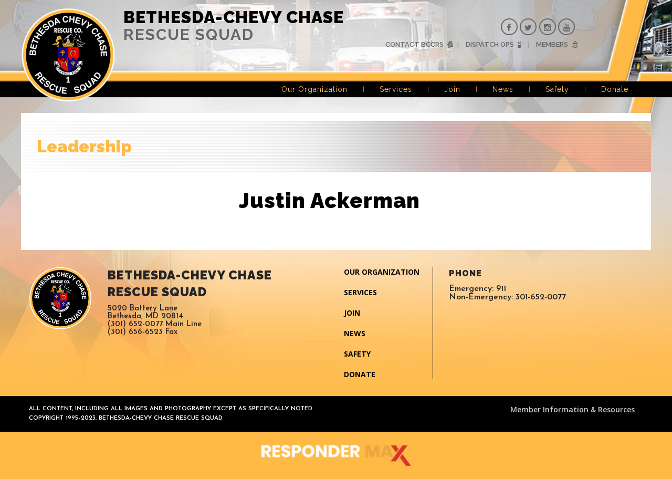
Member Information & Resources (572, 409)
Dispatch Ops (490, 44)
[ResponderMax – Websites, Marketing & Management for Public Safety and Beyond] (336, 455)
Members (552, 44)
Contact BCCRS (414, 44)
